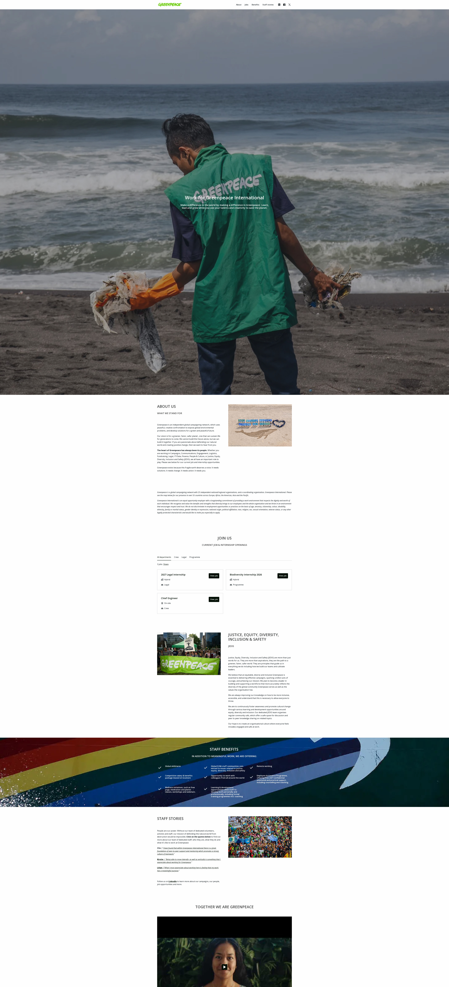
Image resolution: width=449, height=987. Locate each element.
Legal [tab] (184, 557)
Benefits (255, 4)
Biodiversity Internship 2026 (246, 574)
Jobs (246, 4)
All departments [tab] (164, 557)
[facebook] (284, 4)
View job (214, 575)
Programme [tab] (194, 557)
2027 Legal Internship (173, 574)
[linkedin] (279, 4)
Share (165, 564)
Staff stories (268, 4)
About (238, 4)
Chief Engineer (169, 598)
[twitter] (289, 4)
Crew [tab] (176, 557)
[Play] (224, 967)
